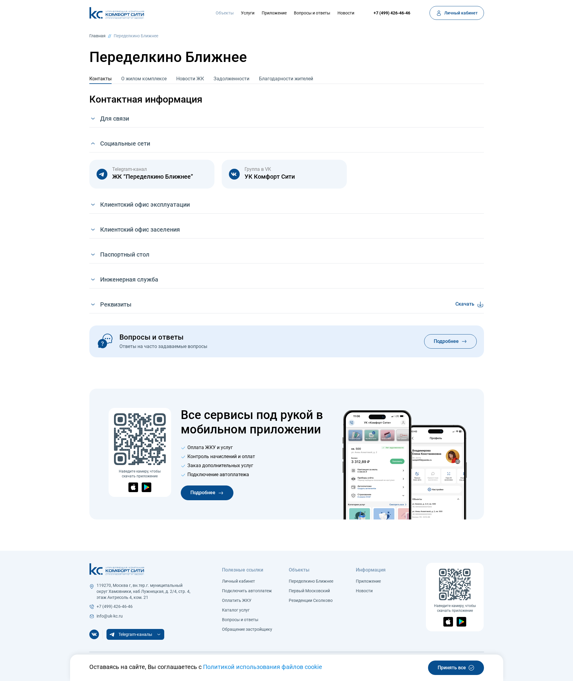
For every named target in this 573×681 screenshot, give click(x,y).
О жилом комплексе (144, 79)
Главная (97, 35)
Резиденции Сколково (311, 600)
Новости (345, 13)
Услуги (247, 13)
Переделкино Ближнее (311, 581)
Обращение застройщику (247, 629)
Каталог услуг (236, 610)
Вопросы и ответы (312, 13)
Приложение (274, 13)
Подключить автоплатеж (247, 590)
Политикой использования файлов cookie (262, 666)
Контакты (100, 79)
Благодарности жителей (286, 79)
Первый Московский (309, 590)
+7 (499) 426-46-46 (392, 13)
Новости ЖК (190, 79)
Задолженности (231, 79)
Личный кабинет (238, 581)
